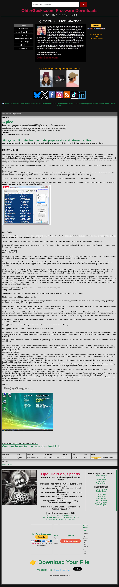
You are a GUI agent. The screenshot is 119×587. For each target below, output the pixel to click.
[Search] (83, 4)
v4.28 (10, 464)
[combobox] (55, 4)
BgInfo (4, 464)
